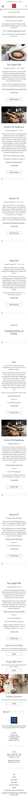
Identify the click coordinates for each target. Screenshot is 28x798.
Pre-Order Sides (14, 487)
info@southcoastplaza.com (14, 740)
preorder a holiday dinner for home (16, 31)
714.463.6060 (14, 405)
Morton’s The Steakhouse (14, 127)
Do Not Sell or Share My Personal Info (14, 790)
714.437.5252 (14, 226)
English (7, 712)
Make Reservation (14, 99)
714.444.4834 (14, 165)
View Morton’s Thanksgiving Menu (14, 162)
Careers (14, 777)
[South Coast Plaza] (14, 5)
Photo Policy (14, 782)
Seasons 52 (14, 199)
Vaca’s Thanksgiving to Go (14, 396)
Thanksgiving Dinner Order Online (14, 539)
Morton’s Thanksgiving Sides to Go (14, 465)
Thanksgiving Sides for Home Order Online (14, 611)
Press (14, 774)
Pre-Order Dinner (14, 412)
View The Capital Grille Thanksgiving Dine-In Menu (14, 89)
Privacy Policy (14, 779)
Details (14, 654)
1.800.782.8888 (14, 738)
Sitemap (14, 787)
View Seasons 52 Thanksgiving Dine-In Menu (14, 223)
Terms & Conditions (14, 785)
